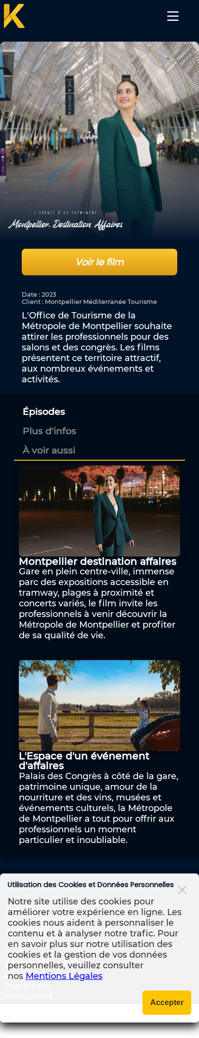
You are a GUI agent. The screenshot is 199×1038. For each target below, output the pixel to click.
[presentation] (43, 411)
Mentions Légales (64, 976)
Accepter (167, 1002)
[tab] (100, 411)
